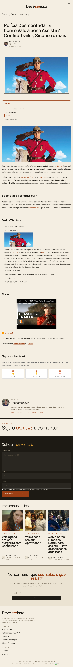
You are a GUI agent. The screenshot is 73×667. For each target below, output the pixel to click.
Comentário (7, 450)
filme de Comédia (26, 177)
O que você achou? (12, 119)
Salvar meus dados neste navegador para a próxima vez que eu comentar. (26, 489)
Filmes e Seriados (19, 14)
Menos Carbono (8, 643)
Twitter (4, 651)
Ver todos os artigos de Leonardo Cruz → (28, 412)
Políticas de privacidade (11, 633)
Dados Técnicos (11, 112)
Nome (4, 471)
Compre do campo (9, 640)
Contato (5, 636)
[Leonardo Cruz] (6, 44)
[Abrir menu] (69, 3)
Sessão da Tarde (34, 208)
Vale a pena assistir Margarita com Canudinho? (11, 541)
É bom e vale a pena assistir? (15, 109)
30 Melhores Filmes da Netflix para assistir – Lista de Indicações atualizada (57, 544)
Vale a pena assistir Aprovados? (33, 540)
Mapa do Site (7, 629)
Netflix (59, 166)
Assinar (36, 598)
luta (42, 252)
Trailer (8, 116)
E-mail (5, 481)
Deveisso (36, 6)
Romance (43, 177)
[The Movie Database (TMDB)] (58, 664)
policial (15, 252)
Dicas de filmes (12, 390)
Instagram (6, 654)
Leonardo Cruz (14, 41)
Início (6, 14)
